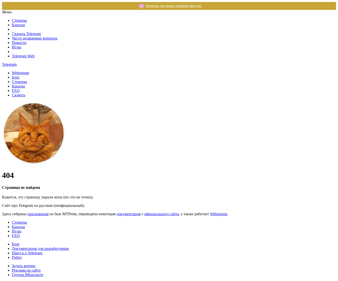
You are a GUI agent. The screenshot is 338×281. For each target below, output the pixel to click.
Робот (17, 257)
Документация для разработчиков (40, 248)
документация (129, 214)
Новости (19, 43)
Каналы (18, 25)
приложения (37, 214)
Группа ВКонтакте (27, 275)
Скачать (18, 95)
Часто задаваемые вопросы (34, 38)
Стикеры (19, 20)
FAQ (16, 90)
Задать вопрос (24, 266)
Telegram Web (23, 56)
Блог (16, 77)
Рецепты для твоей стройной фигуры (173, 6)
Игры (16, 47)
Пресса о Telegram (27, 253)
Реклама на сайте (26, 270)
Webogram (20, 73)
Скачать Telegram (26, 34)
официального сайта (161, 214)
